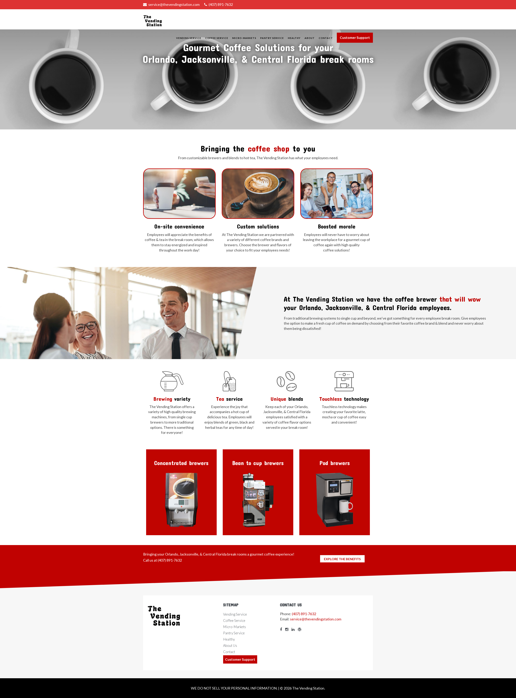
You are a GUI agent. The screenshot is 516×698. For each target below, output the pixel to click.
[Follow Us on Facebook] (282, 629)
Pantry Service (272, 37)
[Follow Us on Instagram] (287, 629)
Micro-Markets (244, 37)
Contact (326, 37)
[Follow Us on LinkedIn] (293, 629)
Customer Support (355, 37)
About (310, 37)
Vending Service (188, 37)
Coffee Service (216, 37)
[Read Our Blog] (300, 629)
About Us (230, 645)
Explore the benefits (342, 559)
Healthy (294, 37)
